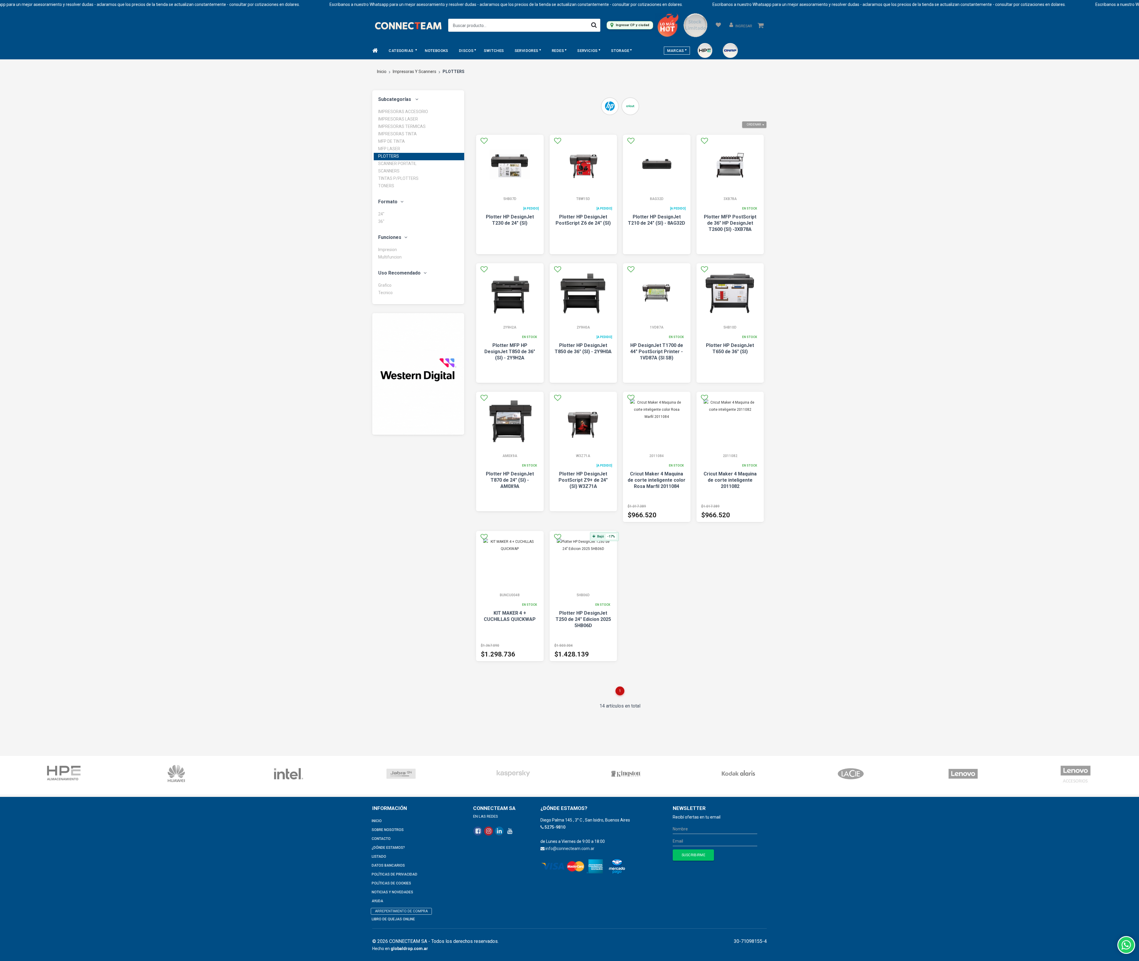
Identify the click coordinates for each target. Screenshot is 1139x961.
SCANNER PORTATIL (397, 163)
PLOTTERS (388, 156)
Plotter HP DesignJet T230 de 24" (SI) (510, 220)
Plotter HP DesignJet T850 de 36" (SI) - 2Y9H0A (583, 348)
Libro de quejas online (393, 919)
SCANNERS (389, 171)
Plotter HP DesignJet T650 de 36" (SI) (730, 348)
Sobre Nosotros (388, 830)
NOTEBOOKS (436, 50)
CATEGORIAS (401, 50)
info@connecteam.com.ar (569, 848)
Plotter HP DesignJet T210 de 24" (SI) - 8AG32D (656, 220)
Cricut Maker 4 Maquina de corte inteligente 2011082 (730, 480)
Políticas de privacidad (394, 874)
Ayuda (377, 901)
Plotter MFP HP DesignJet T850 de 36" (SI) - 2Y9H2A (509, 351)
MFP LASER (389, 148)
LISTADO (379, 856)
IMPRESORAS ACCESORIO (403, 111)
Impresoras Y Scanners (414, 71)
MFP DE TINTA (391, 141)
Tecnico (385, 292)
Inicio (381, 71)
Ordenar (754, 124)
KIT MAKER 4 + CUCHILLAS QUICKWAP (510, 616)
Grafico (385, 285)
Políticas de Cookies (391, 883)
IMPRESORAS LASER (398, 119)
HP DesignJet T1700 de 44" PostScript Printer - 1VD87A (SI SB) (656, 351)
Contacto (381, 839)
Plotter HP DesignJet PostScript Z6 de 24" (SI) (583, 220)
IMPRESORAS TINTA (397, 133)
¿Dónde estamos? (388, 848)
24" (381, 214)
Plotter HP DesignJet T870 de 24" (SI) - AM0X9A (510, 480)
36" (381, 221)
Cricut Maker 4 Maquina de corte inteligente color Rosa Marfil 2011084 (656, 480)
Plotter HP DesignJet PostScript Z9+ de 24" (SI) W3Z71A (583, 480)
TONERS (386, 185)
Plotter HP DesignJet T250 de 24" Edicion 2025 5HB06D (583, 619)
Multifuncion (390, 257)
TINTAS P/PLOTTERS (398, 178)
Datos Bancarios (388, 865)
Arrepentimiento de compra (401, 911)
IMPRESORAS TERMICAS (402, 126)
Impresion (387, 249)
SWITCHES (494, 50)
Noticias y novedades (392, 892)
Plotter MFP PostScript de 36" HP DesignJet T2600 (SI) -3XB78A (730, 223)
